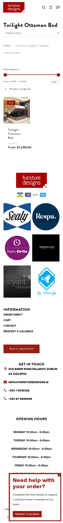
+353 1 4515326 (18, 390)
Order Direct (13, 314)
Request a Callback (18, 331)
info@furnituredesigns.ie (28, 382)
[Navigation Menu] (58, 7)
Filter (54, 82)
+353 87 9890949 (20, 399)
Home (7, 45)
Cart (7, 320)
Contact (10, 326)
